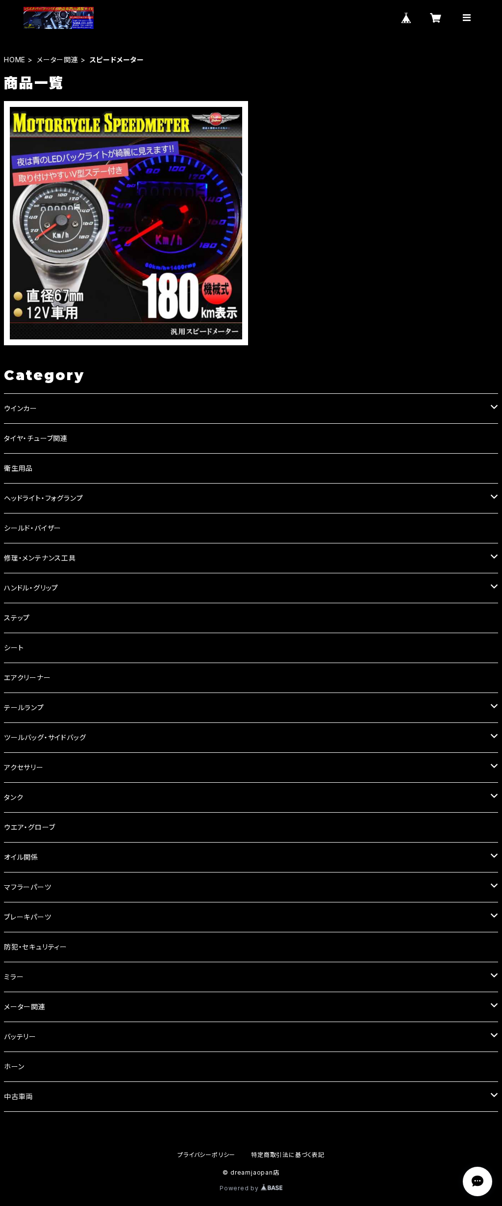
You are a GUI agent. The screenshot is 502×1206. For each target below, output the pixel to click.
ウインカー (20, 408)
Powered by (240, 1188)
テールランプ (24, 707)
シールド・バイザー (32, 528)
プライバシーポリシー (206, 1154)
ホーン (14, 1066)
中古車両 (18, 1096)
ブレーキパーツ (27, 917)
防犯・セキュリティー (35, 947)
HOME (14, 59)
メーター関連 (57, 59)
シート (14, 647)
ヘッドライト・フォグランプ (43, 498)
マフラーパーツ (27, 887)
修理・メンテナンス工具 (40, 558)
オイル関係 (21, 857)
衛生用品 (18, 468)
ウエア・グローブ (29, 827)
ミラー (14, 977)
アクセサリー (24, 767)
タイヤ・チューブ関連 (36, 438)
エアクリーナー (27, 677)
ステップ (17, 618)
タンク (13, 797)
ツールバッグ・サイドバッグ (45, 737)
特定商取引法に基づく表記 (288, 1154)
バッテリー (20, 1036)
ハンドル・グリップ (31, 588)
